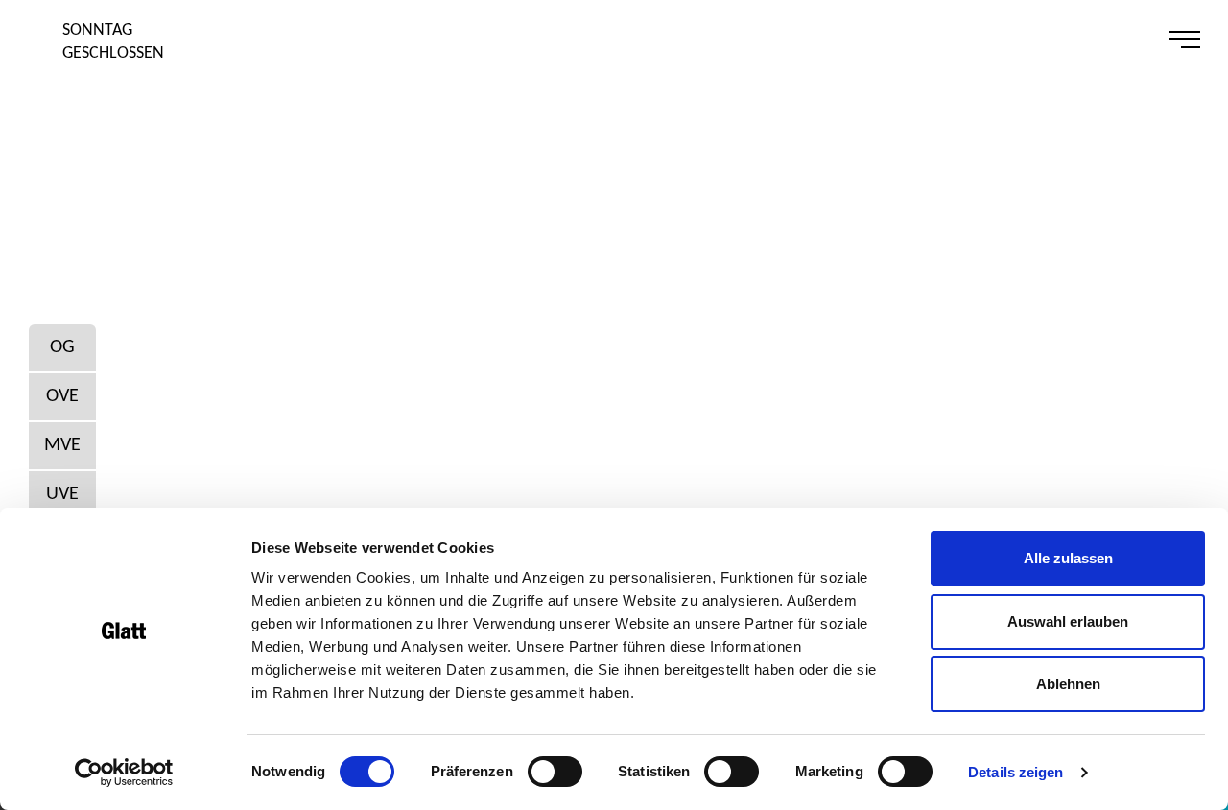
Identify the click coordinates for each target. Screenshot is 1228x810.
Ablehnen (1068, 684)
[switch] (555, 771)
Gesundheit (985, 39)
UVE (62, 494)
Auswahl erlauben (1067, 621)
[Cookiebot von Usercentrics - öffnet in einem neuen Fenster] (124, 772)
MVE (62, 445)
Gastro (939, 39)
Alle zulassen (1068, 558)
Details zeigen (1015, 772)
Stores (893, 39)
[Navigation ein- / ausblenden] (1188, 40)
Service (1077, 39)
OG (62, 347)
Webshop (1123, 39)
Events (1031, 39)
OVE (62, 396)
